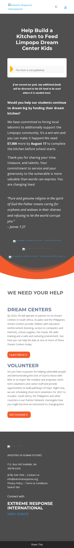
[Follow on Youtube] (41, 524)
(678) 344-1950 (15, 475)
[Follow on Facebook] (10, 524)
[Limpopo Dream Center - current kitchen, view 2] (37, 255)
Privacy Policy (15, 483)
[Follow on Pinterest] (33, 524)
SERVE (11, 514)
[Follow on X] (18, 524)
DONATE (22, 514)
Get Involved (17, 414)
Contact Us (33, 475)
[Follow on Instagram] (26, 524)
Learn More (17, 355)
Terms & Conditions (36, 483)
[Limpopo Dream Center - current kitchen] (37, 240)
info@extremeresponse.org (22, 479)
